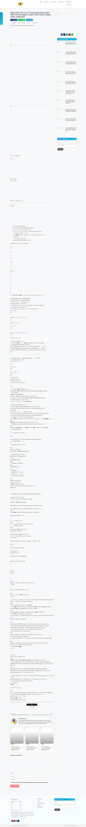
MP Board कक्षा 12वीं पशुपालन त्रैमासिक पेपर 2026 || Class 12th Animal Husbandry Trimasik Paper (70, 92)
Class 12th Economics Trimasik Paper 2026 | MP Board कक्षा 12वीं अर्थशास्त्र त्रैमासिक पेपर (70, 101)
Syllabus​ (69, 4)
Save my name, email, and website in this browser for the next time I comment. (30, 782)
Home (41, 1)
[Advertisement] (32, 36)
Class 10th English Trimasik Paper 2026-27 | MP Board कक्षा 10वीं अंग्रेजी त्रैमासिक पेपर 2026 (70, 129)
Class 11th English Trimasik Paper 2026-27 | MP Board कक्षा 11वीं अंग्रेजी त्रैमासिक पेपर (70, 119)
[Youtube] (14, 821)
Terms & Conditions (41, 803)
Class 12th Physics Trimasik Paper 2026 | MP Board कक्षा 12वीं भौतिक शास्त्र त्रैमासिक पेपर (70, 110)
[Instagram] (18, 821)
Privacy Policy (40, 807)
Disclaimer (39, 805)
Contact (38, 801)
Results (46, 1)
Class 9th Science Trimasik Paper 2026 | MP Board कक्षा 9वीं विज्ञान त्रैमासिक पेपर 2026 (16, 748)
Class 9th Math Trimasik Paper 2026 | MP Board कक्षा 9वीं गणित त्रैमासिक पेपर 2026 (70, 82)
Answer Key (61, 1)
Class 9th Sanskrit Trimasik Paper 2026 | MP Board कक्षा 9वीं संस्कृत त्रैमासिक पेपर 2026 (32, 748)
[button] (75, 2)
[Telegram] (16, 821)
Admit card (53, 1)
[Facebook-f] (12, 821)
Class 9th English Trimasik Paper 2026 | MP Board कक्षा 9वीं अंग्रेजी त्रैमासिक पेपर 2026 (47, 748)
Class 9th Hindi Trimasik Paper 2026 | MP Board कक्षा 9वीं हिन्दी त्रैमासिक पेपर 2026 (70, 72)
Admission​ (68, 1)
